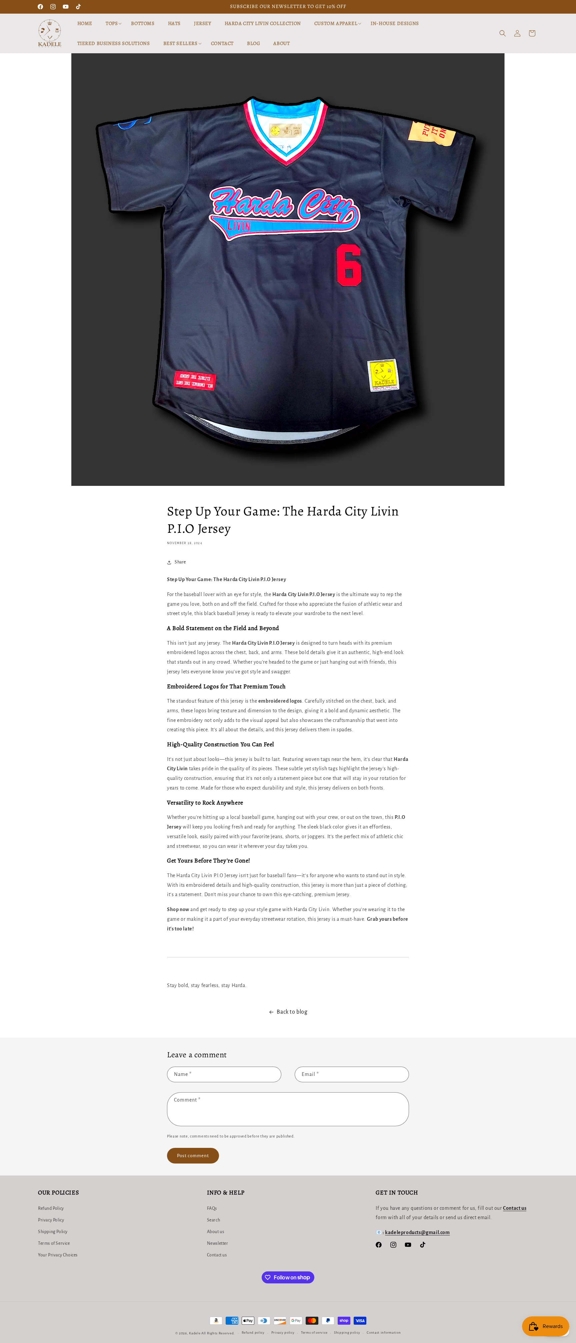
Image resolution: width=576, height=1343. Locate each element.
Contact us (217, 1255)
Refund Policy (51, 1208)
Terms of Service (54, 1243)
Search (213, 1220)
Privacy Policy (51, 1220)
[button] (111, 24)
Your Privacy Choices (58, 1255)
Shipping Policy (53, 1231)
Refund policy (253, 1332)
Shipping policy (347, 1332)
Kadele (195, 1333)
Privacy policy (283, 1332)
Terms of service (314, 1332)
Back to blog (292, 1012)
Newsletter (217, 1243)
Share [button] (180, 562)
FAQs (212, 1208)
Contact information (384, 1332)
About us (215, 1231)
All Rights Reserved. (218, 1333)
